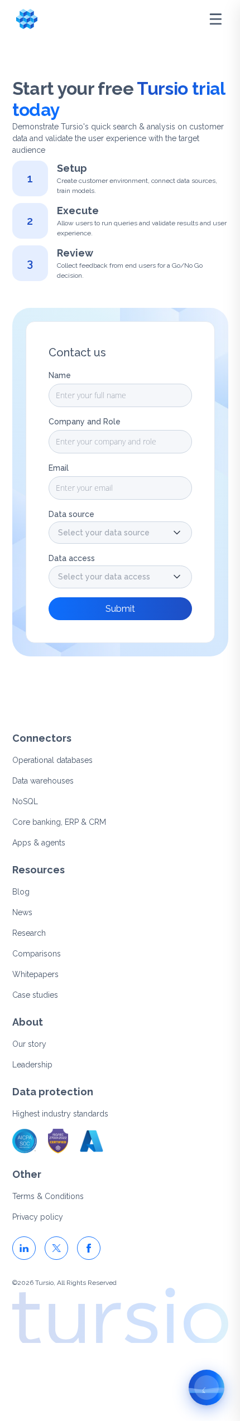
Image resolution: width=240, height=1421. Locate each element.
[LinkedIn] (24, 1248)
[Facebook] (88, 1248)
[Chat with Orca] (206, 1387)
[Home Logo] (26, 19)
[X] (56, 1248)
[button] (120, 532)
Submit (120, 608)
